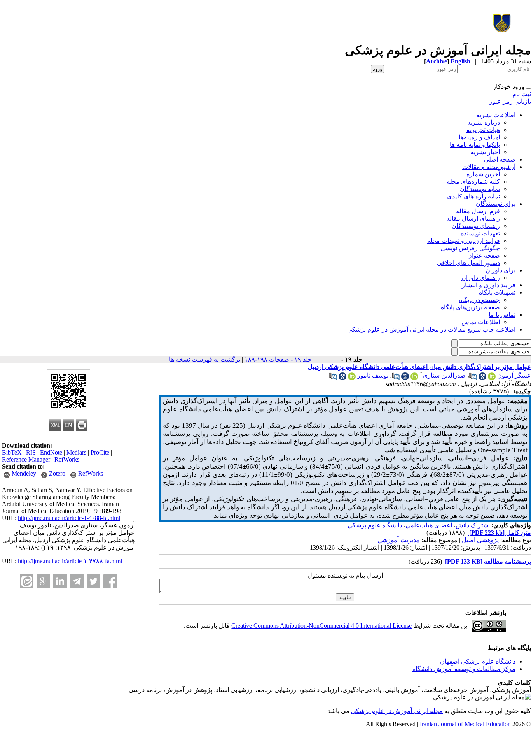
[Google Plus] (43, 581)
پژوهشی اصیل (480, 540)
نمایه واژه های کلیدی (473, 196)
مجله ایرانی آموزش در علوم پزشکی (397, 711)
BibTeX (12, 452)
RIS (31, 452)
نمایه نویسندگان (480, 189)
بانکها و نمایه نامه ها (475, 144)
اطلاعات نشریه (495, 115)
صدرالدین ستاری (444, 375)
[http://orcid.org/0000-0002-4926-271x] (352, 378)
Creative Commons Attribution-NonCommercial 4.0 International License (321, 625)
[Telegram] (77, 581)
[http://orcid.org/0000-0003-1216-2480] (492, 378)
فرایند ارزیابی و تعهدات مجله (463, 240)
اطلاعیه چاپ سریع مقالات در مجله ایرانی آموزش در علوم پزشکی (431, 329)
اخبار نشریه (485, 152)
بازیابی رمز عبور (510, 101)
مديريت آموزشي (398, 540)
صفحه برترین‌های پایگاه (470, 307)
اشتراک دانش (473, 525)
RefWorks (66, 459)
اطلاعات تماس (480, 322)
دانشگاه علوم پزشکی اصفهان (477, 661)
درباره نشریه (483, 122)
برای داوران (500, 270)
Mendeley (24, 473)
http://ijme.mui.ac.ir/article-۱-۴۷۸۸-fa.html (70, 561)
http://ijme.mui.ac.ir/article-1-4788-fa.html (69, 518)
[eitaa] (26, 581)
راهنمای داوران (480, 277)
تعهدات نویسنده (480, 233)
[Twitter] (93, 581)
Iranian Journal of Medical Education (465, 724)
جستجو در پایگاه (479, 300)
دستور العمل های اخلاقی (468, 263)
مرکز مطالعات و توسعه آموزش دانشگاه (463, 669)
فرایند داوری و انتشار (488, 285)
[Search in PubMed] (473, 378)
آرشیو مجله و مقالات (488, 166)
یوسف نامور (372, 375)
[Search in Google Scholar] (482, 378)
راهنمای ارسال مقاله (473, 218)
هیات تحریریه (483, 129)
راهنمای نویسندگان (476, 226)
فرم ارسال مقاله (478, 211)
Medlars (76, 452)
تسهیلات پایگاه (497, 292)
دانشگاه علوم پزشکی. (374, 525)
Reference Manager (26, 459)
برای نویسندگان (495, 203)
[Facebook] (110, 581)
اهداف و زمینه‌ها (479, 137)
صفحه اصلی (499, 159)
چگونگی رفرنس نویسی (470, 248)
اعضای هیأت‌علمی (428, 525)
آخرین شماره (483, 174)
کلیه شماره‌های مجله (473, 181)
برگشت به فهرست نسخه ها (204, 359)
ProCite (100, 452)
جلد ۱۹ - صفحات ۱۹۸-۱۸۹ (278, 359)
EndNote (51, 452)
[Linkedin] (60, 581)
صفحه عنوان (483, 255)
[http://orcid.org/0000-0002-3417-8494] (414, 378)
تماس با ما (502, 314)
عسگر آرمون (514, 375)
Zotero (57, 473)
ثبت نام (521, 94)
